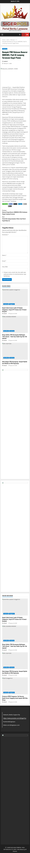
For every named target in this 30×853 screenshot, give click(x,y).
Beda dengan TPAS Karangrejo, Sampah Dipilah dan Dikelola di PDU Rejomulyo (14, 362)
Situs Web (5, 267)
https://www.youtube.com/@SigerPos (14, 718)
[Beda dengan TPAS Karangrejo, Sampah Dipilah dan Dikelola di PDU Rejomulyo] (15, 351)
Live (27, 34)
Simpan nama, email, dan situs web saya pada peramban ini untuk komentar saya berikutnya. (15, 274)
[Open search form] (19, 34)
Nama (4, 255)
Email (4, 261)
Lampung (5, 48)
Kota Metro (6, 331)
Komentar (5, 234)
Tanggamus (11, 304)
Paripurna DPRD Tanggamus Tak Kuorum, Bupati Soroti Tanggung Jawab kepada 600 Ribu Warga (15, 698)
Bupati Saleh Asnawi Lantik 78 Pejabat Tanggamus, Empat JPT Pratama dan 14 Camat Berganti (14, 309)
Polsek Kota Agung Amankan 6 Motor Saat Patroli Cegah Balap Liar (14, 218)
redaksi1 (5, 61)
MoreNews (20, 849)
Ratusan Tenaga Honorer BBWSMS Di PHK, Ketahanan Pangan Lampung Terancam (14, 212)
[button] (2, 34)
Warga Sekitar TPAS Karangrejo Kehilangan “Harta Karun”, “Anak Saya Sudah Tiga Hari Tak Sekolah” (14, 336)
